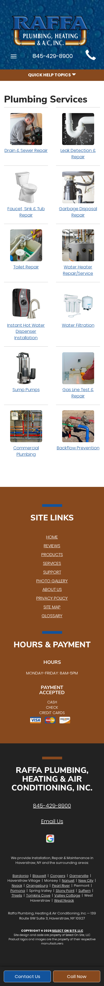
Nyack (17, 885)
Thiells (16, 895)
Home (52, 537)
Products (52, 555)
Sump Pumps (26, 390)
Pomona (17, 890)
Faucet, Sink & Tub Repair (26, 212)
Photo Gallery (52, 581)
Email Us (52, 821)
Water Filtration (78, 325)
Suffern (84, 890)
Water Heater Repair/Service (78, 270)
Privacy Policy (52, 598)
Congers (57, 875)
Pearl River (61, 885)
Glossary (52, 616)
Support (52, 572)
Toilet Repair (26, 267)
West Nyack (64, 900)
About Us (52, 589)
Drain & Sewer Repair (26, 150)
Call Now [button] (76, 976)
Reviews (52, 546)
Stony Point (65, 890)
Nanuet (68, 880)
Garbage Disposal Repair (78, 212)
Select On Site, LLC (67, 931)
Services (52, 563)
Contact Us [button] (27, 976)
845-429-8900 (52, 805)
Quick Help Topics (50, 75)
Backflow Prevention (78, 448)
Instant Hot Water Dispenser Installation (26, 331)
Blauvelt (39, 875)
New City (85, 880)
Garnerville (79, 875)
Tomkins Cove (38, 895)
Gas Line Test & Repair (78, 393)
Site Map (52, 607)
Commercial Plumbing (26, 451)
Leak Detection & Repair (78, 153)
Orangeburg (37, 885)
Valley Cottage (67, 895)
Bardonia (21, 875)
